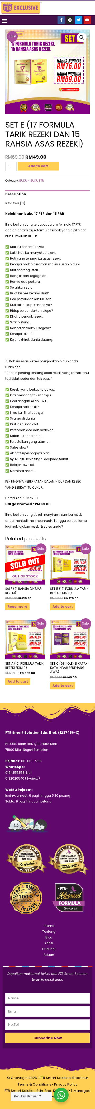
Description (15, 194)
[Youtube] (87, 20)
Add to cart (38, 166)
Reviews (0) (15, 203)
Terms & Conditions (34, 1084)
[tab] (47, 194)
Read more (17, 607)
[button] (4, 20)
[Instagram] (70, 20)
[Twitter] (78, 20)
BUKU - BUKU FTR (31, 181)
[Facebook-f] (61, 20)
